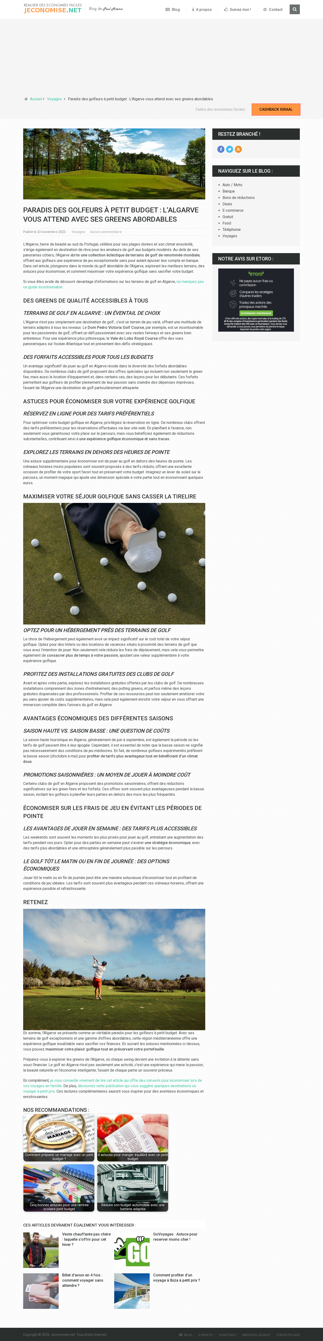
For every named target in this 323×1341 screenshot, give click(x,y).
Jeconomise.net (63, 1335)
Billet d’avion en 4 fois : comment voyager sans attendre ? (82, 1280)
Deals (227, 204)
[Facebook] (220, 149)
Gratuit (228, 217)
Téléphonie (232, 229)
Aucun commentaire (106, 232)
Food (227, 223)
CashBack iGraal (276, 109)
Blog (175, 9)
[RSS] (238, 149)
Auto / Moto (232, 185)
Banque (229, 191)
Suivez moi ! (240, 9)
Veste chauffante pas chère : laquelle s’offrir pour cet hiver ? (86, 1239)
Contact (275, 9)
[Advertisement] (161, 58)
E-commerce (233, 210)
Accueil (36, 99)
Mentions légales (256, 1335)
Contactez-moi (288, 1335)
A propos (203, 9)
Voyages (54, 99)
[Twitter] (229, 149)
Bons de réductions (239, 197)
